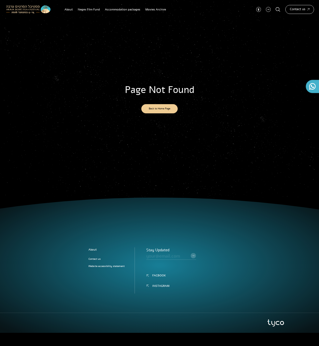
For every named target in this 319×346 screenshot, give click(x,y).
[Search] (278, 9)
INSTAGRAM (160, 286)
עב (268, 9)
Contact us (297, 9)
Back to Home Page (159, 108)
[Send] (193, 256)
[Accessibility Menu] (258, 9)
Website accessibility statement (106, 266)
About (92, 250)
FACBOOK (159, 275)
